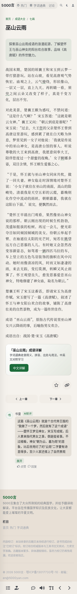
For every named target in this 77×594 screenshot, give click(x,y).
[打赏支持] (16, 587)
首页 (8, 19)
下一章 (54, 399)
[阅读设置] (51, 587)
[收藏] (56, 385)
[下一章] (69, 587)
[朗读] (42, 587)
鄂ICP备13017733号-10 (42, 572)
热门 (24, 5)
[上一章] (60, 587)
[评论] (33, 587)
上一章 (23, 399)
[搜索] (61, 5)
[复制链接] (66, 385)
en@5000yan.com (15, 578)
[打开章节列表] (7, 587)
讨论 (52, 5)
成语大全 (20, 19)
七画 (32, 19)
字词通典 (40, 5)
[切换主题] (67, 5)
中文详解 (19, 368)
